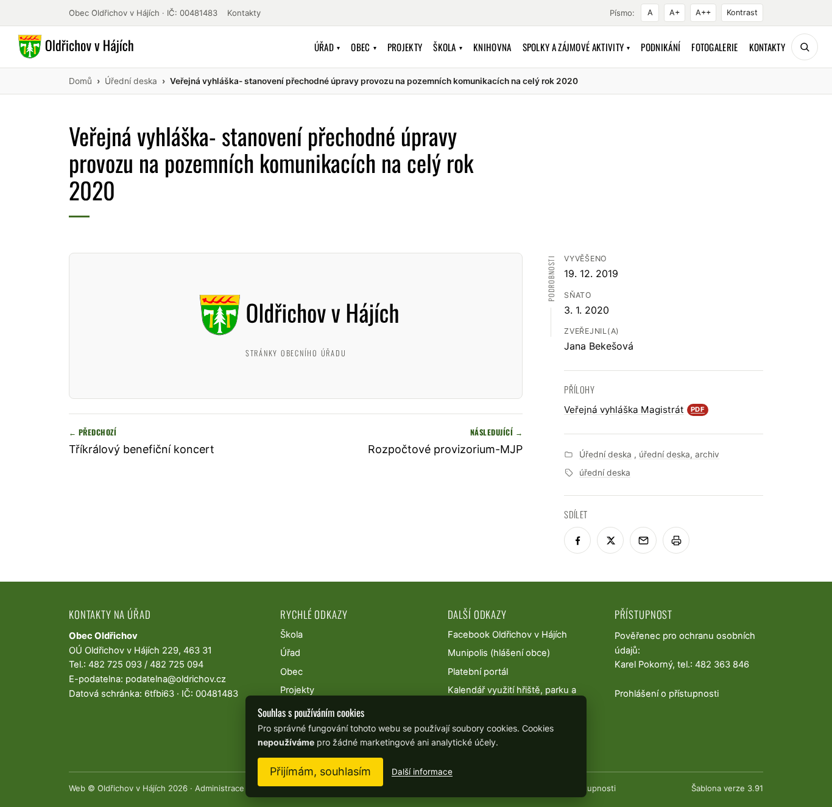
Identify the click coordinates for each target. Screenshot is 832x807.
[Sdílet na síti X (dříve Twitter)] (610, 540)
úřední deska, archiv (679, 454)
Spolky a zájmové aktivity (576, 47)
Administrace (219, 788)
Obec (363, 47)
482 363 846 (722, 664)
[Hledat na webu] (804, 46)
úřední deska (604, 473)
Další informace (422, 772)
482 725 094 (176, 664)
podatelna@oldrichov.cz (175, 679)
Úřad (327, 47)
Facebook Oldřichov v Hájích (507, 634)
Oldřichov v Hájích (131, 788)
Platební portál (478, 671)
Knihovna (492, 47)
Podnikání (660, 47)
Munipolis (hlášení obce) (499, 652)
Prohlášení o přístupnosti (667, 693)
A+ (674, 12)
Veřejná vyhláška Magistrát (634, 409)
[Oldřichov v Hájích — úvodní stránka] (74, 46)
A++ (703, 12)
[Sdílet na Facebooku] (577, 540)
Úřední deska (605, 454)
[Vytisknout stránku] (676, 540)
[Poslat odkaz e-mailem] (643, 540)
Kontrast (742, 12)
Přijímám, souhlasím (320, 771)
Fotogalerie (714, 47)
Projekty (404, 47)
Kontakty (244, 13)
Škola (447, 47)
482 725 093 (115, 664)
